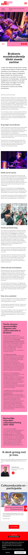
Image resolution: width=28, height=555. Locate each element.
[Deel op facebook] (26, 44)
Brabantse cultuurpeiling (11, 354)
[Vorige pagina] (3, 44)
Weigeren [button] (8, 552)
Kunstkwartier (14, 233)
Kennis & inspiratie (3, 9)
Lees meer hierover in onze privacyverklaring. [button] (13, 549)
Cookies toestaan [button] (20, 552)
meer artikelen (14, 526)
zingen (13, 403)
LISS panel (15, 372)
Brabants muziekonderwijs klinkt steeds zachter (17, 9)
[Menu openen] (25, 3)
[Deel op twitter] (24, 44)
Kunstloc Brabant (6, 3)
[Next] (26, 508)
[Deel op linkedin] (22, 44)
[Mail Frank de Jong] (13, 473)
